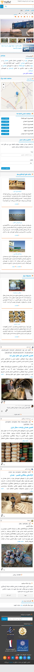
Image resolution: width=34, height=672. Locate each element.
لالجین (29, 350)
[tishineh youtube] (9, 658)
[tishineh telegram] (29, 658)
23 (2, 463)
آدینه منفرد (28, 347)
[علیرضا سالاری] (32, 469)
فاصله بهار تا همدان (28, 121)
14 (2, 568)
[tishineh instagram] (17, 658)
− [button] (3, 87)
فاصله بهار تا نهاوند (28, 131)
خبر (26, 350)
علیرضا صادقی (27, 405)
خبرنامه (24, 1)
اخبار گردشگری (18, 350)
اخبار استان (12, 350)
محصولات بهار (27, 276)
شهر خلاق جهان (8, 352)
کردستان (11, 68)
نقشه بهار (29, 79)
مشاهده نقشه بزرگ (6, 78)
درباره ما (29, 655)
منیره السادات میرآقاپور (26, 419)
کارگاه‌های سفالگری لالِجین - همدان (21, 475)
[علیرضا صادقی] (32, 406)
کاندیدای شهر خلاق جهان (18, 352)
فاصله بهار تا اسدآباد (28, 125)
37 (2, 401)
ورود (32, 1)
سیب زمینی (17, 324)
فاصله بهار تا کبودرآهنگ (27, 118)
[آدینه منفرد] (32, 347)
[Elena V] (32, 520)
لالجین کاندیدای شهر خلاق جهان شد (21, 355)
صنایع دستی (14, 422)
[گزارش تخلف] (2, 411)
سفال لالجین (26, 424)
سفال (19, 422)
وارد (21, 605)
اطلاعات (16, 204)
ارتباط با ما (23, 655)
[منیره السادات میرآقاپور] (32, 418)
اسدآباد (31, 71)
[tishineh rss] (5, 658)
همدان (27, 10)
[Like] (1, 403)
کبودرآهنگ (21, 66)
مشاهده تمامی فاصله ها (24, 114)
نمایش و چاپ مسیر (25, 140)
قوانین (17, 655)
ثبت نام (28, 1)
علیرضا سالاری (28, 469)
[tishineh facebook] (25, 658)
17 (2, 514)
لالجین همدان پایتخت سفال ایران (22, 427)
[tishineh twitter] (21, 658)
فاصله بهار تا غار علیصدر (27, 134)
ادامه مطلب (25, 441)
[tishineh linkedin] (13, 658)
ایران (32, 10)
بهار (26, 60)
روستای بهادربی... (17, 254)
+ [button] (3, 84)
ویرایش (3, 55)
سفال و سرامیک (17, 293)
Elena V (29, 520)
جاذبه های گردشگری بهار (24, 174)
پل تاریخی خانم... (17, 222)
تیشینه (11, 662)
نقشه (13, 267)
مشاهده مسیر (5, 118)
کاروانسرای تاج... (17, 191)
